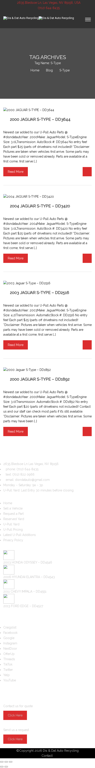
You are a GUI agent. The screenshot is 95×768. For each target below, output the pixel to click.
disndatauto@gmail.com (32, 480)
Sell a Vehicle (13, 508)
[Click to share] (87, 171)
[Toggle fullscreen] (6, 761)
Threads (9, 659)
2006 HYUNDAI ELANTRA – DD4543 (29, 577)
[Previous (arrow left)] (2, 766)
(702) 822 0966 (23, 474)
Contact (47, 755)
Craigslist (9, 627)
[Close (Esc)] (2, 761)
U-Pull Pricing (13, 529)
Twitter (8, 669)
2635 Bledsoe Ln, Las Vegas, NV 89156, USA (48, 2)
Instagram (10, 643)
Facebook (10, 632)
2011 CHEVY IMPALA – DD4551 (24, 591)
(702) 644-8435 (48, 8)
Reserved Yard (13, 519)
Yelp (6, 675)
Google (8, 638)
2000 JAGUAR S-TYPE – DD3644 (40, 119)
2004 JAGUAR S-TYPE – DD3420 (40, 206)
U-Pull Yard (11, 524)
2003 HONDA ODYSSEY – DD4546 (27, 562)
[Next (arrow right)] (6, 766)
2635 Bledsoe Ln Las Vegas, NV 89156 (31, 464)
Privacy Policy (13, 540)
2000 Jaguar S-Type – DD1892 (40, 379)
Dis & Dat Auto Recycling (61, 750)
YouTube (9, 680)
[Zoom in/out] (10, 761)
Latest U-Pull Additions (19, 535)
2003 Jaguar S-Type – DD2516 (39, 292)
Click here (15, 715)
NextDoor (10, 648)
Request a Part (13, 513)
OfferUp (9, 654)
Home (7, 503)
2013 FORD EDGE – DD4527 (23, 606)
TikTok (7, 664)
